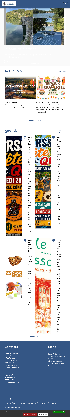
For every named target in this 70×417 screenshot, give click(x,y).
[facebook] (7, 398)
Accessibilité (44, 403)
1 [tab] (32, 337)
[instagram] (11, 398)
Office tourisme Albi (55, 361)
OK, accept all (59, 412)
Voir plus (7, 61)
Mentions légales (11, 403)
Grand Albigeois (54, 354)
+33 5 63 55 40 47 (11, 365)
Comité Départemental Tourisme (56, 365)
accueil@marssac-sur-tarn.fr (12, 369)
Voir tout (62, 71)
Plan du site (55, 403)
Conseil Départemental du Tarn (56, 357)
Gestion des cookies (12, 407)
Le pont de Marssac (20, 49)
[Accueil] (9, 4)
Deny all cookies (30, 414)
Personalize (43, 414)
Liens (52, 347)
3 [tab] (38, 337)
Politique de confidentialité (28, 403)
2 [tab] (35, 337)
